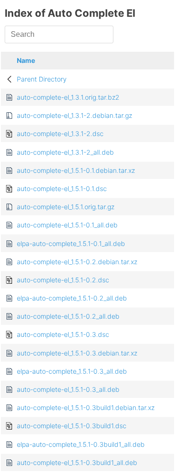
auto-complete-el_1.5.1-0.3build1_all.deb (77, 462)
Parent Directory (42, 79)
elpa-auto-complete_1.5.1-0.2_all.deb (72, 298)
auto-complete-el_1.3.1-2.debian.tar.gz (74, 115)
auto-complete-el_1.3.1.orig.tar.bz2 (68, 97)
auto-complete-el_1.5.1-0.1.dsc (62, 188)
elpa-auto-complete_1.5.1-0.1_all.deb (71, 243)
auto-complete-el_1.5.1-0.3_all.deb (68, 389)
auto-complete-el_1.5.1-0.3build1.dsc (71, 426)
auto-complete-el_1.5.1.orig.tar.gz (65, 207)
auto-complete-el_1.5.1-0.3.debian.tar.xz (77, 353)
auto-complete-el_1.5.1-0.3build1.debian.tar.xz (85, 407)
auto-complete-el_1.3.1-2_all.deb (65, 152)
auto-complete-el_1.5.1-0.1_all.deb (67, 225)
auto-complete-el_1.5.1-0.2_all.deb (68, 316)
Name (26, 60)
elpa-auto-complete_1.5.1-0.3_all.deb (72, 371)
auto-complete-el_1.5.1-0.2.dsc (63, 280)
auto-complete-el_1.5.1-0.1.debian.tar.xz (76, 170)
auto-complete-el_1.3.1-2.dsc (60, 133)
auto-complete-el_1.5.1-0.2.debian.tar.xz (77, 262)
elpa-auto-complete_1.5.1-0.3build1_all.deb (81, 444)
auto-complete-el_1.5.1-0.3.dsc (63, 334)
